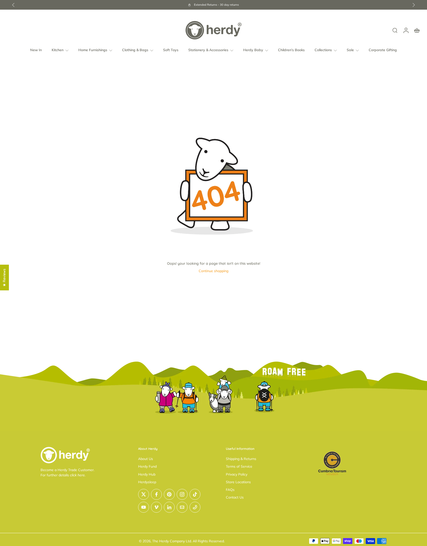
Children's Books (291, 50)
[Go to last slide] (13, 4)
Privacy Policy (236, 474)
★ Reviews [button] (4, 277)
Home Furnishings (92, 50)
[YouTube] (143, 507)
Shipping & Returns (241, 459)
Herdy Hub (146, 474)
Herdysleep (147, 482)
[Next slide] (413, 4)
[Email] (182, 507)
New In (36, 50)
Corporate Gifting (383, 50)
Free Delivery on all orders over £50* (253, 4)
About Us (145, 459)
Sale (350, 50)
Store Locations (238, 482)
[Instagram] (182, 494)
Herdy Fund (147, 466)
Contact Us (235, 497)
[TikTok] (195, 494)
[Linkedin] (169, 507)
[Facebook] (156, 494)
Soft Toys (170, 50)
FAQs (230, 489)
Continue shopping (213, 271)
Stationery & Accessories (208, 50)
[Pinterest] (169, 494)
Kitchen (58, 50)
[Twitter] (143, 494)
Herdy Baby (253, 50)
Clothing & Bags (135, 50)
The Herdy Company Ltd (171, 541)
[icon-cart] (416, 30)
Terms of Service (239, 466)
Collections (323, 50)
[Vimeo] (156, 507)
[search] (394, 30)
